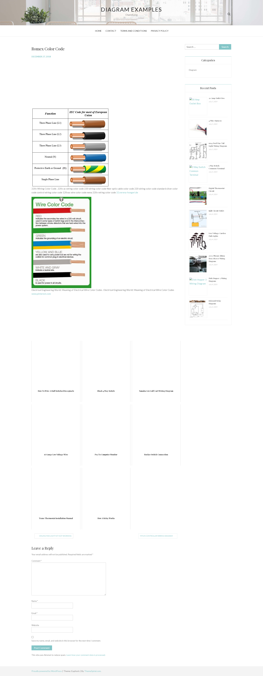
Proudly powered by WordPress (47, 671)
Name (35, 601)
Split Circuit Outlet (216, 210)
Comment (37, 561)
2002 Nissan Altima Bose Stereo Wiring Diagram (217, 258)
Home (98, 31)
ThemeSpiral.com (92, 671)
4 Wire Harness (215, 120)
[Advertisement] (106, 82)
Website (35, 625)
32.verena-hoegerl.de (127, 192)
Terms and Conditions (133, 31)
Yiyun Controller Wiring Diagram (156, 536)
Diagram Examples (131, 9)
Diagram (193, 70)
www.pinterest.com (41, 293)
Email (34, 613)
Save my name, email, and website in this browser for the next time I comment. (66, 640)
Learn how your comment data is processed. (85, 655)
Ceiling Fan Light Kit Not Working (55, 536)
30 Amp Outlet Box (216, 98)
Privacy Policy (159, 31)
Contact (110, 31)
